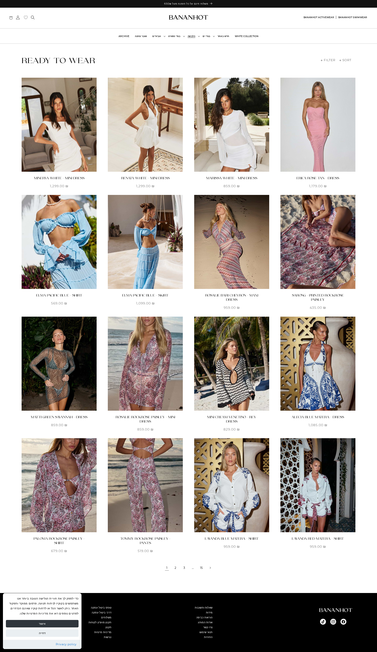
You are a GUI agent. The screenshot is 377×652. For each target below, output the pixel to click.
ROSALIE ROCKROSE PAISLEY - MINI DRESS (145, 419)
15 (201, 568)
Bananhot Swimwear (352, 17)
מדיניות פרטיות (103, 632)
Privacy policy (66, 644)
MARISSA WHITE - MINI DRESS (231, 178)
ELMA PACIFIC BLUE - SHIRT (59, 295)
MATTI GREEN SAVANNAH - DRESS (59, 417)
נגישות (108, 637)
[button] (207, 36)
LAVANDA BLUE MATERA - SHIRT (232, 538)
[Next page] (210, 567)
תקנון (108, 627)
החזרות (208, 637)
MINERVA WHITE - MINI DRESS (59, 178)
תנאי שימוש (206, 632)
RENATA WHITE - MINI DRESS (145, 178)
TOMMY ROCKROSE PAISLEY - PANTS (145, 541)
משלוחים (106, 617)
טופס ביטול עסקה (101, 607)
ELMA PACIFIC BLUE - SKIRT (145, 295)
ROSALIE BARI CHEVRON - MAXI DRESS (231, 297)
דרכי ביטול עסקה (102, 612)
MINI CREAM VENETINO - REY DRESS (231, 419)
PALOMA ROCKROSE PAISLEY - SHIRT (59, 541)
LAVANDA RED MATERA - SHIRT (318, 538)
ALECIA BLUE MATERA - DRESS (318, 417)
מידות (209, 612)
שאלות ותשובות (204, 607)
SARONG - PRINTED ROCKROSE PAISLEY (318, 297)
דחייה (42, 633)
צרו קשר (208, 627)
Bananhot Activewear (319, 17)
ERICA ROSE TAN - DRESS (317, 178)
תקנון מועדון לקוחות (100, 622)
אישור (42, 623)
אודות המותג (205, 622)
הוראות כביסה (204, 617)
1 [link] (166, 568)
